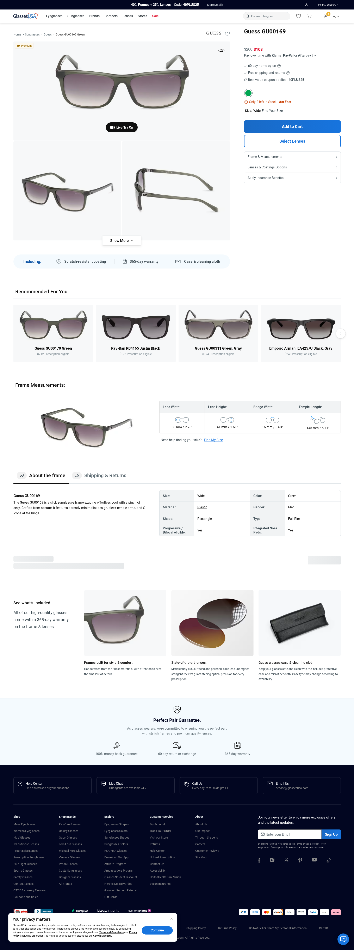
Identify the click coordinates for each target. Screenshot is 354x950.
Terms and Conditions (111, 932)
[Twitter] (286, 861)
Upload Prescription (162, 857)
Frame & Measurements (265, 157)
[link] (26, 16)
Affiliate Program (115, 864)
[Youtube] (314, 861)
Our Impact (202, 831)
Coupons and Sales (25, 897)
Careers (200, 844)
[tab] (41, 477)
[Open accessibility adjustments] (306, 5)
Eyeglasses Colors (116, 831)
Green (292, 496)
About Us (201, 824)
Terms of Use (302, 843)
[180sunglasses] (221, 51)
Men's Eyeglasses (24, 824)
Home (17, 34)
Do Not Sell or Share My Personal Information (278, 928)
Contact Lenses (23, 883)
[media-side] (176, 190)
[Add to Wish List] (227, 33)
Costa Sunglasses (70, 870)
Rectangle (204, 519)
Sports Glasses (23, 870)
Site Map (200, 857)
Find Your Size (272, 111)
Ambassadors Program (119, 870)
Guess (48, 34)
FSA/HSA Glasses (115, 850)
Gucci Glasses (68, 837)
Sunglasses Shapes (116, 837)
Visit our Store (159, 837)
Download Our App (116, 857)
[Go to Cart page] (309, 16)
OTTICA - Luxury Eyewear (29, 890)
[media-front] (121, 91)
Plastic (202, 507)
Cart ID (323, 928)
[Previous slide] (13, 333)
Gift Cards (110, 897)
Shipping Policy (196, 928)
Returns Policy (227, 928)
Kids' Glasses (21, 837)
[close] (171, 918)
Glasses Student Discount (120, 877)
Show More (119, 240)
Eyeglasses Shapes (116, 824)
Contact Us (157, 864)
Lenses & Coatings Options (267, 167)
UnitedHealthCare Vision (165, 877)
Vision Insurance (160, 883)
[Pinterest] (300, 861)
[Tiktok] (329, 861)
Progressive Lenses (25, 850)
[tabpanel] (177, 513)
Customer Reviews (207, 850)
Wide (257, 111)
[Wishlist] (298, 16)
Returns (155, 844)
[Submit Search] (247, 16)
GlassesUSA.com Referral (120, 890)
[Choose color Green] (248, 93)
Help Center (157, 850)
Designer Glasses (70, 877)
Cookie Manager (102, 935)
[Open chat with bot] (343, 939)
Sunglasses (32, 34)
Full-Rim (294, 519)
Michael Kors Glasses (72, 850)
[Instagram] (272, 861)
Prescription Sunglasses (28, 857)
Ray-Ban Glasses (70, 824)
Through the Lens (206, 837)
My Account (157, 824)
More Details (215, 4)
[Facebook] (259, 861)
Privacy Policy (318, 843)
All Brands (65, 883)
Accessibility (158, 870)
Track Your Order (160, 831)
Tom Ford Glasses (70, 844)
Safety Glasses (22, 877)
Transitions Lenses (26, 844)
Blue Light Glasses (25, 864)
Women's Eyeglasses (26, 831)
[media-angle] (67, 190)
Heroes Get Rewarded (118, 883)
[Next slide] (341, 333)
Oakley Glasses (68, 831)
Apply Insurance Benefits (266, 178)
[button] (20, 912)
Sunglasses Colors (116, 844)
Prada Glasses (68, 864)
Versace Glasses (69, 857)
